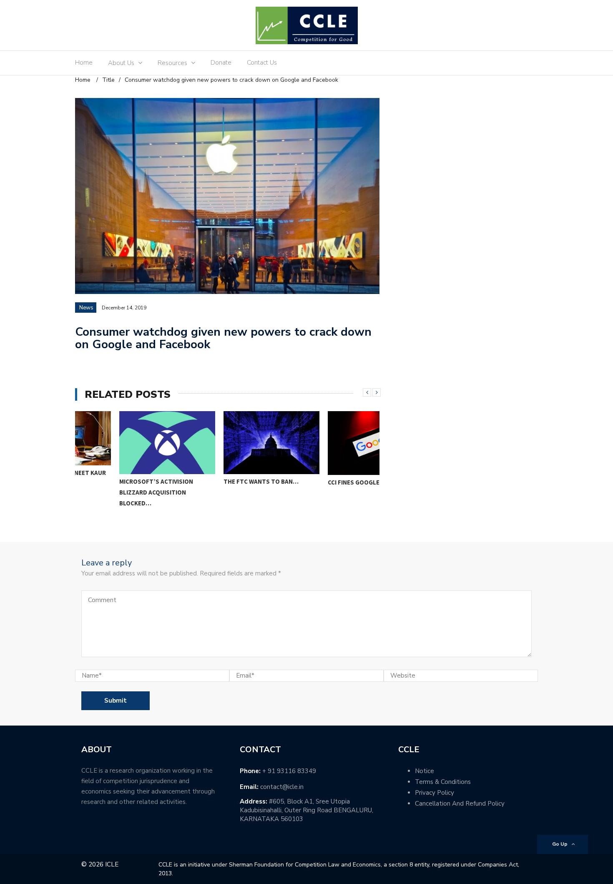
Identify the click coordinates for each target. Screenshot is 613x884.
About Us (121, 63)
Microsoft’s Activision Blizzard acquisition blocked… (112, 492)
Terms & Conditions (443, 782)
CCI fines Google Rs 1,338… (325, 482)
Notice (424, 771)
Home (84, 62)
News (86, 307)
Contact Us (262, 62)
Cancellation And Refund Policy (460, 803)
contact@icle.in (282, 787)
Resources (172, 63)
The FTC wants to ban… (216, 481)
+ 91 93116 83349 (289, 771)
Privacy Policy (434, 793)
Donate (221, 62)
